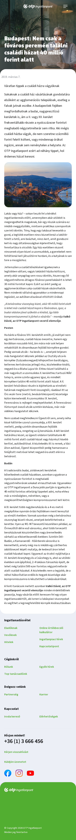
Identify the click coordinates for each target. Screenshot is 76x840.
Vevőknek (10, 635)
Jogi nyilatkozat (13, 814)
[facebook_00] (7, 774)
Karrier (43, 694)
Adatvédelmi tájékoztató (18, 807)
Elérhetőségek (48, 716)
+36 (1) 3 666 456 (23, 741)
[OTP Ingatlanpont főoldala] (38, 6)
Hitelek (8, 642)
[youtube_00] (30, 774)
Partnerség (11, 694)
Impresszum (11, 800)
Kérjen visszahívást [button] (16, 752)
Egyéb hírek (46, 667)
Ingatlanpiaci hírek (51, 639)
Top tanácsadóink (15, 674)
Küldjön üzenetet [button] (15, 762)
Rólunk (8, 667)
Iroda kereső (12, 716)
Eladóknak (10, 628)
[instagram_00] (19, 774)
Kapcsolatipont (49, 646)
